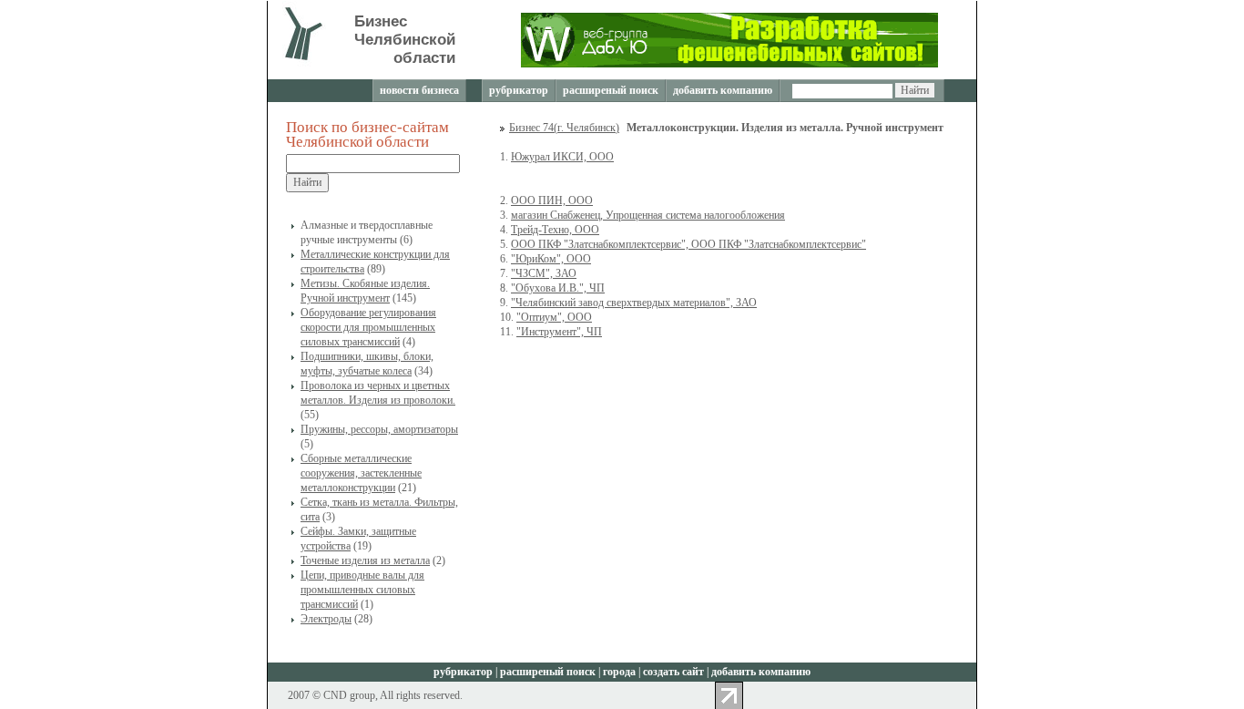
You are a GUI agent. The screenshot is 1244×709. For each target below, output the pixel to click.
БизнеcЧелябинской (404, 40)
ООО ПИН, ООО (552, 200)
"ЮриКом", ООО (551, 258)
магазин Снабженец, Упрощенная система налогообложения (648, 215)
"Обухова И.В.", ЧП (558, 288)
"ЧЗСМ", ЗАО (543, 273)
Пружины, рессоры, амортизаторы (379, 429)
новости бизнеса (419, 90)
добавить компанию (722, 90)
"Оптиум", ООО (554, 317)
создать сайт (673, 671)
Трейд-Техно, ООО (555, 229)
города (619, 671)
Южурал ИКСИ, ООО (562, 156)
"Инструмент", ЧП (559, 331)
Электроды (326, 618)
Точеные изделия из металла (365, 560)
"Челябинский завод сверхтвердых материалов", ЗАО (634, 302)
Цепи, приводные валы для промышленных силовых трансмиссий (362, 590)
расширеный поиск (610, 90)
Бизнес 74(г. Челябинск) (564, 127)
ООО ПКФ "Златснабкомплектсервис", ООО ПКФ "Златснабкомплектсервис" (688, 244)
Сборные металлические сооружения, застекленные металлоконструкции (361, 473)
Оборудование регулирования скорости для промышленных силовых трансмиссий (368, 327)
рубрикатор (518, 90)
